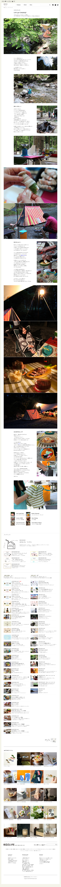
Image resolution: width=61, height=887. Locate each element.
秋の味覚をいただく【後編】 (18, 724)
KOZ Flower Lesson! (43, 650)
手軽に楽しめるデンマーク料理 (19, 710)
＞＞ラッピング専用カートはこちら (44, 861)
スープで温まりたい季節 (17, 717)
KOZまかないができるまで (45, 559)
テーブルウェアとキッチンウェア (19, 553)
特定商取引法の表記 (27, 876)
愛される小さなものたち (44, 609)
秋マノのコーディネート (17, 683)
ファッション (23, 850)
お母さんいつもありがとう (45, 663)
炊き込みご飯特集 (16, 630)
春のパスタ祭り (15, 704)
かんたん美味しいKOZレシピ (18, 697)
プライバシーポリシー (34, 876)
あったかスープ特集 (16, 623)
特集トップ (5, 7)
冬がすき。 (41, 690)
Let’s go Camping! (43, 656)
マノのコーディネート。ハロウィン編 (20, 677)
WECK (22, 255)
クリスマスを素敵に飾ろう (45, 643)
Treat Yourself (42, 623)
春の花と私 (41, 670)
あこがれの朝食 (15, 650)
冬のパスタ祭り (15, 656)
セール (39, 850)
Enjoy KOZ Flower (43, 602)
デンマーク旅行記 (43, 596)
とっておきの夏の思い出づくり (46, 589)
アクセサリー (27, 850)
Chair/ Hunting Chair (20, 522)
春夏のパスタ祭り (16, 643)
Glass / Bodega (35, 518)
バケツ (19, 443)
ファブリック (31, 850)
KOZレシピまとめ (17, 583)
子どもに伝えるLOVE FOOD (18, 616)
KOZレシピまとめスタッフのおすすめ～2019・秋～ (19, 603)
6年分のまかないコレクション (18, 565)
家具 (36, 850)
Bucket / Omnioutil (35, 513)
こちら (15, 862)
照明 (34, 850)
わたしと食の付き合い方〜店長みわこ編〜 (17, 610)
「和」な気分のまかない (17, 559)
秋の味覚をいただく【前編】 (18, 730)
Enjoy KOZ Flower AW (43, 582)
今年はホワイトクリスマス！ (45, 616)
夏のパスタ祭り (15, 690)
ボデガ (25, 255)
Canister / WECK (19, 518)
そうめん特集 (15, 636)
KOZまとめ (41, 629)
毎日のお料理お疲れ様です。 (18, 663)
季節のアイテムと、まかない (45, 553)
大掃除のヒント (42, 677)
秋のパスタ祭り (15, 670)
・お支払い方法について (25, 857)
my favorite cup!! (42, 636)
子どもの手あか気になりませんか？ (47, 683)
